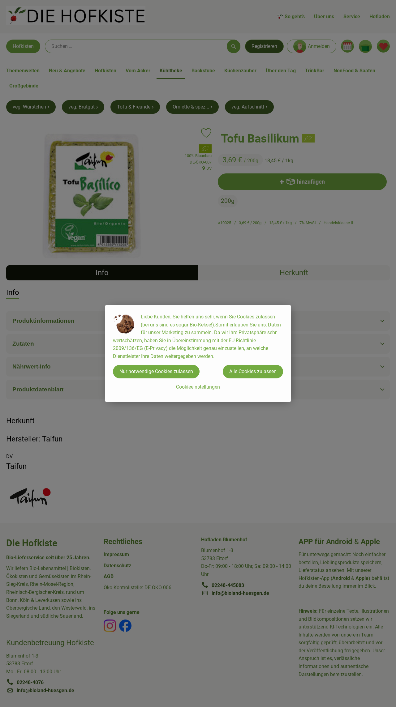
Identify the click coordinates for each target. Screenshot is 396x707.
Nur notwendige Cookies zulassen (156, 371)
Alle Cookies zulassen (253, 371)
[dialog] (198, 353)
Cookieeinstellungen (198, 387)
